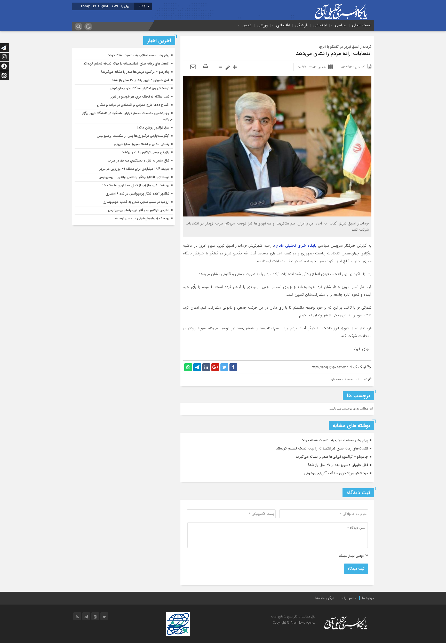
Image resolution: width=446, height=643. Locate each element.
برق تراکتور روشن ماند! (153, 127)
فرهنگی (301, 25)
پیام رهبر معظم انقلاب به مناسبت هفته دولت (334, 440)
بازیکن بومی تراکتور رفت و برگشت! (144, 152)
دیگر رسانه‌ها (324, 598)
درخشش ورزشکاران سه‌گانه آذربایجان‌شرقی (336, 473)
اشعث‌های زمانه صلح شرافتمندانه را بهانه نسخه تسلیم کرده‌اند (322, 448)
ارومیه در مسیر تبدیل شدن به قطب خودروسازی (135, 202)
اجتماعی (319, 25)
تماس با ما (348, 598)
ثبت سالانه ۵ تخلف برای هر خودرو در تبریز (139, 96)
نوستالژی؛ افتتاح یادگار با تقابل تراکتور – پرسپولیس (134, 177)
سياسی (340, 25)
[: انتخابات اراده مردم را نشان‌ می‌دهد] (193, 67)
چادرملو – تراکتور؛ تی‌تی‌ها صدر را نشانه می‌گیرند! (331, 457)
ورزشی (262, 25)
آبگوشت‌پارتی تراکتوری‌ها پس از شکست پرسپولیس (133, 136)
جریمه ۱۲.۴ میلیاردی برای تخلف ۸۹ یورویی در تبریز (134, 169)
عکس (247, 25)
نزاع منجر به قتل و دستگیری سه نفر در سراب (138, 160)
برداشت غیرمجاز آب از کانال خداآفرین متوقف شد (135, 185)
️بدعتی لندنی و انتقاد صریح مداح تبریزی (141, 144)
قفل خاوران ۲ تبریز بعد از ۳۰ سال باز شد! (338, 465)
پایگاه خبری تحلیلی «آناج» (295, 246)
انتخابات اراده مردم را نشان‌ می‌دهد (333, 54)
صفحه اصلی (361, 25)
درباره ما (368, 598)
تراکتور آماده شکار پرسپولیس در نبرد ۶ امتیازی (137, 193)
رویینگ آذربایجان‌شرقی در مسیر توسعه (142, 218)
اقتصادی (283, 25)
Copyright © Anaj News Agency (294, 622)
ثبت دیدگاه (356, 569)
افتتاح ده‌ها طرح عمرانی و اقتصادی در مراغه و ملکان (133, 105)
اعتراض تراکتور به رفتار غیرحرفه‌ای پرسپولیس (138, 210)
